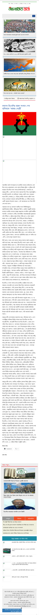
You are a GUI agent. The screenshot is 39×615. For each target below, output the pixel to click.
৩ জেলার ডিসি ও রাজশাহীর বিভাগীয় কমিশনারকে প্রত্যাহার (23, 570)
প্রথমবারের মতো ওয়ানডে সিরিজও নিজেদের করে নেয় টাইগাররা (16, 533)
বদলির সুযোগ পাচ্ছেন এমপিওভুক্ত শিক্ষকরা (20, 577)
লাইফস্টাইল (31, 518)
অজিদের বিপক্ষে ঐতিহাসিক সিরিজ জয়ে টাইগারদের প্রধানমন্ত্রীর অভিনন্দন (18, 530)
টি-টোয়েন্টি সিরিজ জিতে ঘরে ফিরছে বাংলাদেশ (12, 522)
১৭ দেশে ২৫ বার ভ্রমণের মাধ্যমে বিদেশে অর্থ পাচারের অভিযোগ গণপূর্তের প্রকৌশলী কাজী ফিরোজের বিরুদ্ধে (24, 563)
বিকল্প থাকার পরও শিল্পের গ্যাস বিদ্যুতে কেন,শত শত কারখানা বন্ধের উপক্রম (18, 496)
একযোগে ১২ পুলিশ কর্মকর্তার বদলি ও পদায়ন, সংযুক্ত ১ (22, 556)
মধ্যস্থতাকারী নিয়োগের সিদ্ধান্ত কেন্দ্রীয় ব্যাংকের (16, 481)
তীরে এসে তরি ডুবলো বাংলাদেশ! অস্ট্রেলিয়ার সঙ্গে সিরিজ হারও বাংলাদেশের (18, 525)
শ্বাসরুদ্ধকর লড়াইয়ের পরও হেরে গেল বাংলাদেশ (13, 527)
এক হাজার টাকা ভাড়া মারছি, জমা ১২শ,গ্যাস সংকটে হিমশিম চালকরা (23, 549)
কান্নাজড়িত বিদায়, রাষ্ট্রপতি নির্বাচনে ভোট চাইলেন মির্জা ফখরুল (24, 542)
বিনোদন (19, 518)
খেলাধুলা (8, 518)
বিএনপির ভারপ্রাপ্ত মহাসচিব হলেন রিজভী (14, 511)
